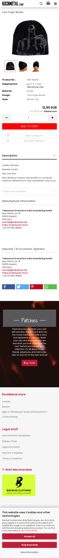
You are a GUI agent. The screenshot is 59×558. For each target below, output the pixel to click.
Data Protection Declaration (16, 435)
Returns (6, 406)
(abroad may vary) (35, 87)
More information (29, 552)
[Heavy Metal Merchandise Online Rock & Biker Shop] (12, 3)
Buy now (29, 363)
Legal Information (11, 447)
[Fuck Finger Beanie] (29, 38)
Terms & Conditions (12, 458)
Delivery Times (9, 441)
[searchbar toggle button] (41, 3)
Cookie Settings (10, 416)
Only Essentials (29, 544)
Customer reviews (14, 191)
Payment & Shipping (12, 452)
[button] (6, 118)
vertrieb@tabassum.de (14, 222)
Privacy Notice (31, 530)
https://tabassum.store (15, 225)
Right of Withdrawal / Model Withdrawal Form (24, 411)
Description (9, 155)
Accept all (29, 536)
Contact (6, 401)
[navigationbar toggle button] (55, 3)
